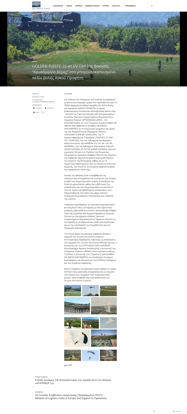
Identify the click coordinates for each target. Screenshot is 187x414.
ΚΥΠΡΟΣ (106, 6)
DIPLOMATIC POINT (41, 8)
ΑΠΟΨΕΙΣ (78, 6)
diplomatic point (38, 97)
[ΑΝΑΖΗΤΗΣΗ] (152, 6)
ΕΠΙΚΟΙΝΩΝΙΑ (130, 6)
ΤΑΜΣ (36, 102)
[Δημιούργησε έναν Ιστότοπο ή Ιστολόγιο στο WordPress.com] (154, 411)
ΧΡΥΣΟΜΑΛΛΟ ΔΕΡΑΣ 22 (47, 102)
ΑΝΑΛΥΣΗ (116, 6)
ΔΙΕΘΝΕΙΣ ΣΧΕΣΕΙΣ (92, 6)
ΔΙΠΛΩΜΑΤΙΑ (58, 6)
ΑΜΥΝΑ (69, 6)
